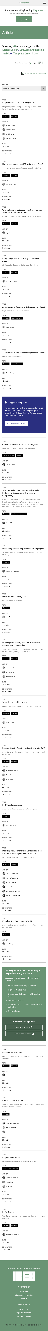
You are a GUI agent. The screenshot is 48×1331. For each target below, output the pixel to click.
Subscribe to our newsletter (23, 1034)
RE (24, 2)
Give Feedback (24, 1309)
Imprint (15, 1325)
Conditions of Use (35, 1325)
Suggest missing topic (16, 423)
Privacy (23, 1325)
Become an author (24, 1316)
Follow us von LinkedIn (23, 1027)
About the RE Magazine (24, 1295)
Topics (25, 19)
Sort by (5, 84)
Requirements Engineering (24, 11)
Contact (24, 1299)
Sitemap (8, 1325)
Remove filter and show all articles (35, 73)
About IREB (24, 1291)
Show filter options (21, 63)
